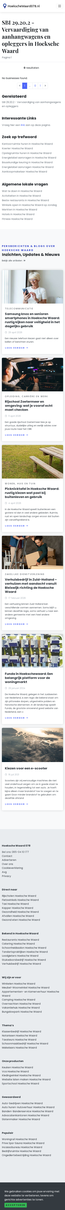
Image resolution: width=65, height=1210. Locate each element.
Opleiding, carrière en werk (26, 396)
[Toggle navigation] (59, 6)
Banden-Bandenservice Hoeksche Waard (27, 1111)
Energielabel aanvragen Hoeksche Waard (27, 167)
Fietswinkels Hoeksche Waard (20, 900)
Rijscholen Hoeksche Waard (19, 896)
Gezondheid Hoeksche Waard (20, 912)
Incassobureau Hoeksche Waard (22, 1147)
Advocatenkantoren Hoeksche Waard (25, 1115)
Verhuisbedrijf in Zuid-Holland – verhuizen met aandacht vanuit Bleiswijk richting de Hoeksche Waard (31, 585)
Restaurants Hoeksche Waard (20, 940)
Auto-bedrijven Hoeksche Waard (22, 1103)
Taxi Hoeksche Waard (15, 904)
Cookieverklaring (12, 868)
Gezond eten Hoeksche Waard (21, 920)
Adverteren (9, 860)
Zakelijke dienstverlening (25, 574)
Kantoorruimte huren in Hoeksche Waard (27, 144)
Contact (7, 856)
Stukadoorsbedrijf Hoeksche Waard (24, 960)
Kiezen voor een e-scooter (26, 768)
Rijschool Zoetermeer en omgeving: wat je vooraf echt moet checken (29, 405)
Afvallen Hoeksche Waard (18, 916)
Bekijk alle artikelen (12, 260)
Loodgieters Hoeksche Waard (20, 956)
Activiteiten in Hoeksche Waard (21, 196)
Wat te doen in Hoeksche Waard (22, 191)
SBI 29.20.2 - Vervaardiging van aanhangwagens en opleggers (31, 104)
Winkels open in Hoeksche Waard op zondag (29, 205)
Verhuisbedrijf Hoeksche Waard (21, 964)
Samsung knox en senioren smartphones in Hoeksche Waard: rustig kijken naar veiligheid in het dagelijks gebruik (32, 320)
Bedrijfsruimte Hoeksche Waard (21, 1151)
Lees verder (15, 348)
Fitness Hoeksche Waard (17, 219)
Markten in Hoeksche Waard (19, 209)
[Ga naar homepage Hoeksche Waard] (21, 6)
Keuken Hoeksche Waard (17, 1067)
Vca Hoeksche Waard (15, 1071)
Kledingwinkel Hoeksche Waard (21, 1075)
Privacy (6, 876)
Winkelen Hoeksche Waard (18, 983)
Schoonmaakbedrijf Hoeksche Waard (25, 1043)
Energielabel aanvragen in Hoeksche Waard (29, 157)
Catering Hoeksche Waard (18, 943)
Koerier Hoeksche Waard (17, 148)
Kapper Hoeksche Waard (17, 908)
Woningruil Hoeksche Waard (19, 1139)
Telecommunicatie (19, 308)
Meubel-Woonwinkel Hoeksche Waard (25, 987)
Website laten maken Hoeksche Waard (26, 1079)
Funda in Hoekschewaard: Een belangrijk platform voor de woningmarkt (29, 678)
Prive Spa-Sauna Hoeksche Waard (23, 1143)
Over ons (7, 864)
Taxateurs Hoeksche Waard (19, 1039)
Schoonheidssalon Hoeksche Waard (24, 948)
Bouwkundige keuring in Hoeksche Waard (27, 162)
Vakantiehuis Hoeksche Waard (21, 1007)
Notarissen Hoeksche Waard (19, 1035)
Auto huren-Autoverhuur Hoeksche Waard (28, 1107)
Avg (4, 872)
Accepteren (15, 1205)
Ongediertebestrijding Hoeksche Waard (26, 1155)
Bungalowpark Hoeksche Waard (22, 1012)
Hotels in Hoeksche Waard (18, 214)
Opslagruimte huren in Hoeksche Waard (26, 153)
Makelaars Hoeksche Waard (19, 1047)
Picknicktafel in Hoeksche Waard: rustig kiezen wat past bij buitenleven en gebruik (32, 493)
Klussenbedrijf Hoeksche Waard (21, 1031)
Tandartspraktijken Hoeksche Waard (25, 952)
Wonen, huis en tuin (20, 483)
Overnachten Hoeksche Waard (21, 1004)
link (23, 125)
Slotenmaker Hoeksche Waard (21, 1119)
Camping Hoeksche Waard (18, 999)
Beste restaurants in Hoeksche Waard (25, 200)
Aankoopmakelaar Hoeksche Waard (24, 171)
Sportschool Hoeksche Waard (20, 1083)
